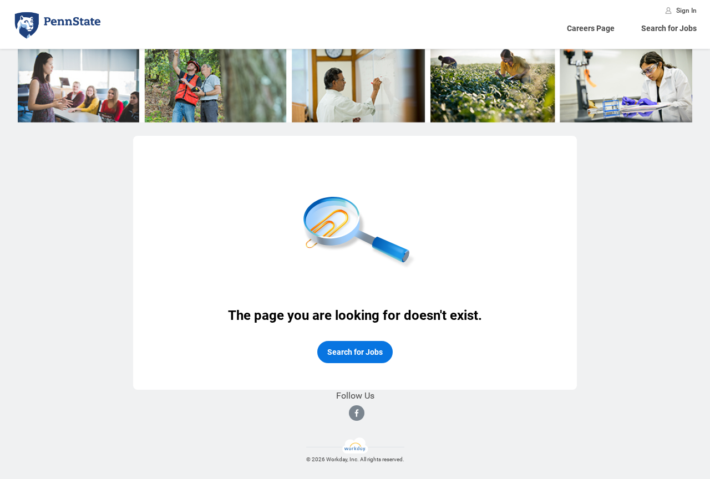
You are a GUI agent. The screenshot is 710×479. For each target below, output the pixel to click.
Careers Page (591, 28)
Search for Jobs (669, 28)
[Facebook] (356, 413)
